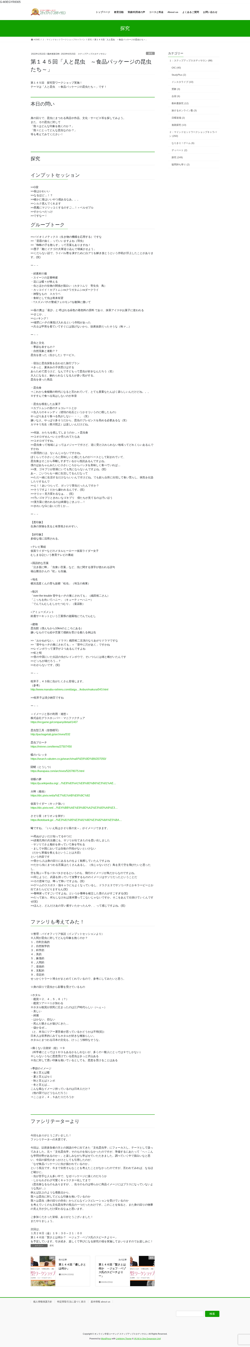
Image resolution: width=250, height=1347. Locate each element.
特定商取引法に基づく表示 (71, 1301)
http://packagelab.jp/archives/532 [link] (50, 734)
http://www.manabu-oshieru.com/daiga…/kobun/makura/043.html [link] (69, 689)
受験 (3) (176, 89)
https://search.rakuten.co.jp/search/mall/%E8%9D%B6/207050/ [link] (68, 758)
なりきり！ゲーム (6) (183, 143)
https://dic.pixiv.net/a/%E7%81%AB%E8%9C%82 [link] (60, 795)
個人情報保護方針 (42, 1301)
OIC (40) (176, 67)
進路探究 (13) (179, 125)
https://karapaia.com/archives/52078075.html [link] (57, 771)
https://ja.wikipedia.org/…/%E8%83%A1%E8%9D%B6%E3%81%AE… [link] (73, 783)
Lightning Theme (124, 1338)
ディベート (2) (179, 150)
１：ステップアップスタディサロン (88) (190, 60)
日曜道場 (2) (178, 117)
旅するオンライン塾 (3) (184, 110)
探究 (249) (177, 157)
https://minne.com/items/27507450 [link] (51, 746)
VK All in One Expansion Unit (147, 1338)
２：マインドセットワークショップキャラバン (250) (193, 134)
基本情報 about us (100, 1301)
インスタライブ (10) (182, 82)
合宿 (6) (176, 96)
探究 (150, 53)
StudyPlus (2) (179, 74)
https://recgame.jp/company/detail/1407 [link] (54, 722)
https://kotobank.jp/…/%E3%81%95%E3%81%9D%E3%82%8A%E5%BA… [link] (76, 820)
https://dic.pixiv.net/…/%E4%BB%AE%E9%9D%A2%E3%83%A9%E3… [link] (74, 807)
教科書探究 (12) (180, 103)
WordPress (106, 1338)
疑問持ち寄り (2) (181, 164)
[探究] (43, 1262)
